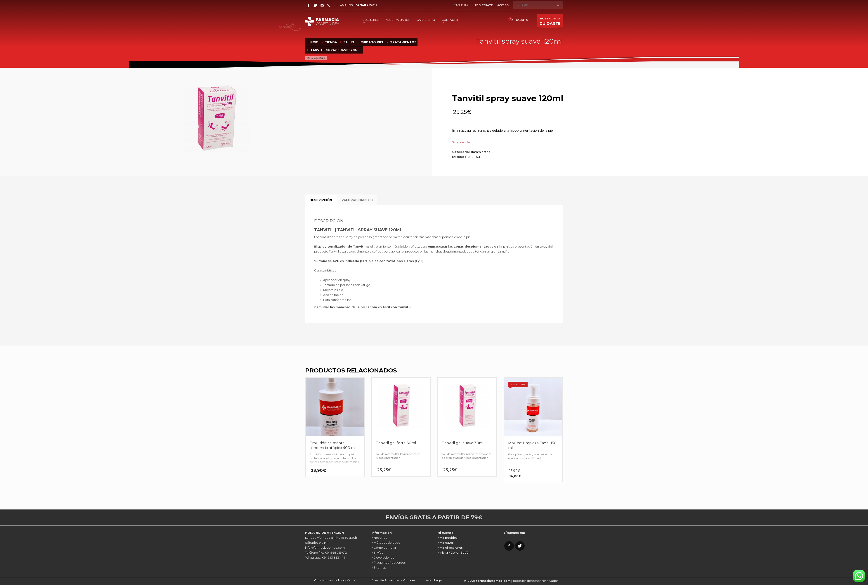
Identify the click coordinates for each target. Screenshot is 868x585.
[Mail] (322, 5)
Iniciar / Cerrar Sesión (455, 552)
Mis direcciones (451, 547)
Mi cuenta (461, 5)
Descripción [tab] (321, 200)
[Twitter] (315, 5)
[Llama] (329, 5)
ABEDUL (474, 157)
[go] (558, 5)
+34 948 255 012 (365, 5)
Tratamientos (480, 152)
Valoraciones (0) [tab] (357, 200)
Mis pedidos (448, 537)
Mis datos (446, 542)
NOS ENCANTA (550, 21)
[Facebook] (308, 5)
